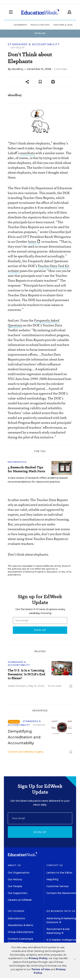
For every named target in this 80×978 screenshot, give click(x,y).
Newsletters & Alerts (20, 925)
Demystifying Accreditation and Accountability (24, 737)
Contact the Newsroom (61, 893)
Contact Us (54, 865)
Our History (15, 879)
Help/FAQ (52, 879)
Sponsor (39, 725)
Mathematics (17, 462)
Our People (15, 886)
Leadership (20, 25)
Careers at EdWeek (20, 899)
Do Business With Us (60, 911)
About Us (14, 865)
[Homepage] (40, 12)
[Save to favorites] (40, 82)
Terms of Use (40, 969)
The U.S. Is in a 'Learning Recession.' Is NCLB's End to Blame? (26, 674)
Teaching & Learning (65, 25)
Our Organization (19, 872)
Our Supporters (17, 893)
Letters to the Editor (59, 872)
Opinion (17, 47)
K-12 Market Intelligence (61, 939)
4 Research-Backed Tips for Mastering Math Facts (26, 469)
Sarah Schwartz (17, 685)
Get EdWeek (16, 911)
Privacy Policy (38, 958)
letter (32, 241)
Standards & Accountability (34, 44)
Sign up (40, 832)
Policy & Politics (40, 25)
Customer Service (57, 886)
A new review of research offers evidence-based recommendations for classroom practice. (37, 479)
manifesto (27, 153)
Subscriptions (16, 918)
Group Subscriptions (21, 932)
